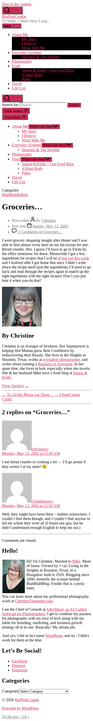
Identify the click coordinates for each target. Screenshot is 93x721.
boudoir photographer (63, 359)
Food (16, 66)
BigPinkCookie (14, 16)
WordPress (53, 636)
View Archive (15, 386)
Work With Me (33, 48)
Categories (10, 691)
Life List (18, 88)
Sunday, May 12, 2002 (50, 226)
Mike (76, 561)
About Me (20, 34)
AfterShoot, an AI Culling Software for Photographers (44, 611)
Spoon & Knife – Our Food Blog (48, 70)
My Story (29, 39)
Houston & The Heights (41, 57)
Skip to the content (16, 4)
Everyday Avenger (26, 52)
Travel (17, 84)
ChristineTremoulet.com (34, 601)
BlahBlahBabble (15, 195)
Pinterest (18, 665)
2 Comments (40, 232)
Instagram (19, 670)
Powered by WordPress (20, 708)
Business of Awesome (55, 364)
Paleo (26, 79)
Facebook (19, 661)
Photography (22, 61)
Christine (49, 220)
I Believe (29, 43)
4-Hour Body (32, 75)
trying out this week (73, 258)
